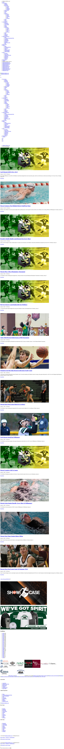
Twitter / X (6, 58)
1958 (3, 657)
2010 (3, 647)
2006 (3, 651)
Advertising (6, 56)
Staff (5, 43)
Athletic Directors (7, 49)
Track (5, 20)
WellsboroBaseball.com (6, 62)
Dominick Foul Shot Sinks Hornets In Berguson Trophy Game (16, 370)
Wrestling (5, 35)
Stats (7, 17)
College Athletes (7, 51)
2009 (3, 648)
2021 (3, 637)
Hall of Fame (4, 44)
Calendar (3, 60)
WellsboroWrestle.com (6, 69)
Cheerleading (6, 23)
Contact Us (7, 737)
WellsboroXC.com (5, 70)
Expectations (6, 40)
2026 (3, 633)
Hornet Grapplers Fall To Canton (9, 470)
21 (8, 579)
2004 (3, 653)
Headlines (8, 9)
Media (3, 52)
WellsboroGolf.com (5, 65)
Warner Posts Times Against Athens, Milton (11, 536)
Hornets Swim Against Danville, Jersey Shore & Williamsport (16, 503)
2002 (3, 654)
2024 (3, 635)
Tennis (5, 19)
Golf (5, 88)
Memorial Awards (7, 42)
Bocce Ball (6, 5)
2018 (3, 640)
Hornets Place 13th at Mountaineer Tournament (12, 271)
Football (5, 11)
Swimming (6, 13)
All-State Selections (7, 47)
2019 (3, 639)
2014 (3, 644)
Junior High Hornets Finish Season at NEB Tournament (14, 337)
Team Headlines (5, 687)
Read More (2, 178)
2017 (3, 641)
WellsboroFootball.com (6, 64)
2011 (3, 646)
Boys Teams (4, 79)
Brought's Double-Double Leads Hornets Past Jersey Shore (15, 238)
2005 (3, 652)
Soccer (5, 25)
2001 (3, 655)
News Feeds (6, 54)
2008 (3, 649)
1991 (3, 656)
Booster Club (4, 59)
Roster (7, 29)
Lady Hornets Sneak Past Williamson (10, 437)
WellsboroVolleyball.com (6, 68)
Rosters (7, 7)
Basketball (6, 4)
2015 (3, 643)
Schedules (8, 8)
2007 (3, 650)
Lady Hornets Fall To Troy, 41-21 (9, 172)
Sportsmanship (12, 737)
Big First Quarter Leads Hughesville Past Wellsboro (13, 304)
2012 (3, 645)
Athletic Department (5, 36)
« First (1, 579)
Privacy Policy (2, 737)
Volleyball (6, 34)
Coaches (7, 6)
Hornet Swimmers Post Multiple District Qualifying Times (15, 206)
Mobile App (6, 133)
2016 (3, 642)
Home (3, 2)
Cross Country (6, 10)
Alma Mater (6, 124)
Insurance (5, 41)
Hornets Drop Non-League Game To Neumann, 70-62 (14, 569)
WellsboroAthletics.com (6, 1)
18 (6, 579)
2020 (3, 638)
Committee (6, 115)
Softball (5, 26)
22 (9, 579)
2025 (3, 634)
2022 (3, 636)
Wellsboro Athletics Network (7, 61)
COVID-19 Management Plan (9, 38)
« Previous (4, 579)
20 (7, 579)
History (3, 45)
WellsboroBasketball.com (6, 63)
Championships (6, 50)
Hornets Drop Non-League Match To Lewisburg (12, 404)
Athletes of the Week (7, 55)
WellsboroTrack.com (5, 67)
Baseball (3, 708)
